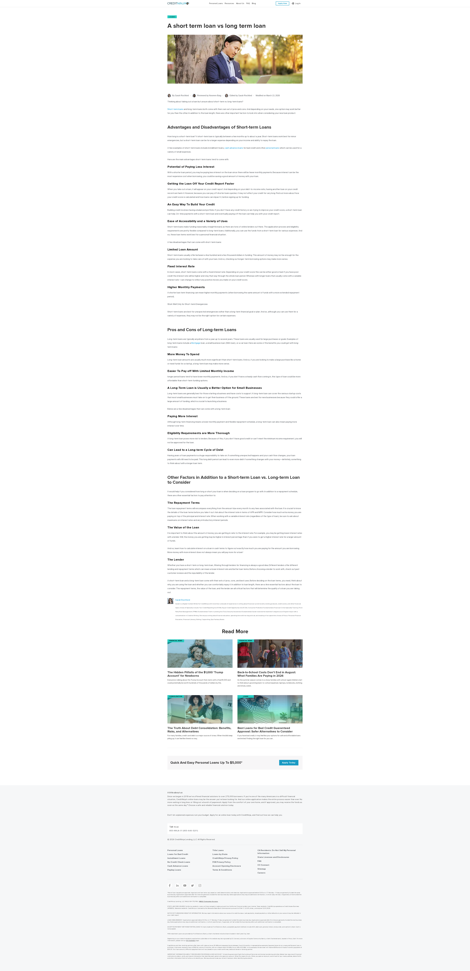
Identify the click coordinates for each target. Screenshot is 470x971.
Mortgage (195, 343)
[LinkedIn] (177, 885)
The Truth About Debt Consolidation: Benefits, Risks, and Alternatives (199, 729)
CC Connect (263, 865)
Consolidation (175, 696)
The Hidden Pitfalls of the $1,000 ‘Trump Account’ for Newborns (195, 674)
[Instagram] (200, 885)
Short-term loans (175, 109)
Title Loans (218, 850)
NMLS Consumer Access (208, 901)
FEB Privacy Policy (221, 862)
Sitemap (262, 869)
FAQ (259, 861)
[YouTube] (184, 885)
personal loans (272, 148)
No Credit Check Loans (178, 862)
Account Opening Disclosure (226, 866)
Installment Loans (176, 858)
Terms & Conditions (222, 870)
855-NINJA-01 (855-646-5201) (183, 831)
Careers (261, 873)
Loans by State (220, 854)
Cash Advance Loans (177, 866)
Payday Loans (174, 870)
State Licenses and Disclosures (273, 857)
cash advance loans (234, 148)
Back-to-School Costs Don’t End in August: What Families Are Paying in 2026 (266, 674)
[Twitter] (192, 885)
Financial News (175, 640)
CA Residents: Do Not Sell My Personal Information (277, 851)
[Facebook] (169, 885)
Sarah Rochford (182, 600)
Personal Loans (175, 850)
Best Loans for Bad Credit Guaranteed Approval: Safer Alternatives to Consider (265, 729)
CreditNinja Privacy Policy (225, 858)
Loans (172, 17)
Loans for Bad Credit (177, 854)
